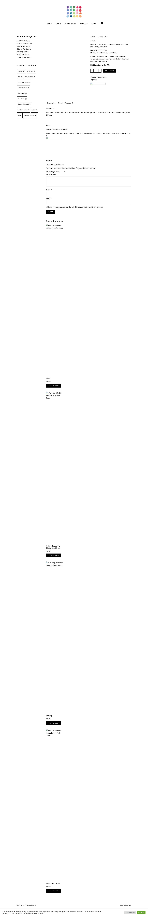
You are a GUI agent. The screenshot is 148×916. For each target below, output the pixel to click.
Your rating (50, 172)
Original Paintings (23, 49)
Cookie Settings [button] (130, 912)
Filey (20, 76)
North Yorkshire (22, 46)
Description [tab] (51, 103)
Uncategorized (22, 52)
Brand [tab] (60, 103)
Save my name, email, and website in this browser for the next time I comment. (75, 207)
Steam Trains (22, 99)
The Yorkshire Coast (24, 104)
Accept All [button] (141, 912)
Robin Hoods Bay (23, 87)
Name (49, 190)
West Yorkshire (22, 54)
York (20, 115)
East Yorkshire (22, 41)
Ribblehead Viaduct (24, 82)
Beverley (21, 71)
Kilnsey (49, 716)
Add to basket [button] (54, 385)
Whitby (34, 110)
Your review (51, 175)
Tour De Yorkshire (23, 110)
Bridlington (31, 71)
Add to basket (109, 70)
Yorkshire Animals (23, 57)
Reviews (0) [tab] (69, 103)
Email (48, 198)
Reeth (48, 378)
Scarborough (22, 93)
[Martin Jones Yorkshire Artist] (98, 90)
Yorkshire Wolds (30, 115)
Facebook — (124, 905)
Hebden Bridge (29, 76)
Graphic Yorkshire (23, 43)
